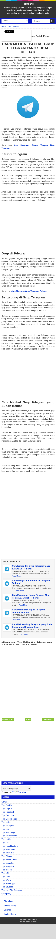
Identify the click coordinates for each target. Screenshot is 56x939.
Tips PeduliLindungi (9, 846)
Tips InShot (6, 822)
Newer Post (7, 720)
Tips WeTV (6, 880)
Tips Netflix (6, 839)
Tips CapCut (6, 808)
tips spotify (6, 894)
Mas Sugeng (31, 921)
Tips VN (5, 873)
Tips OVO (5, 843)
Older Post (48, 720)
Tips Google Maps (9, 819)
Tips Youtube (7, 887)
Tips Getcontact (8, 815)
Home (28, 720)
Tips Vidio (5, 877)
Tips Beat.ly (6, 805)
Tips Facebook (7, 812)
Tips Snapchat (7, 863)
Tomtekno (28, 4)
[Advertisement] (28, 224)
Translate (22, 792)
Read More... (17, 576)
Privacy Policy (10, 906)
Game (4, 802)
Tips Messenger (8, 832)
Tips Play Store (8, 849)
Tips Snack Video (9, 860)
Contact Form (10, 914)
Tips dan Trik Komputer (11, 890)
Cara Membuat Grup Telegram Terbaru (29, 291)
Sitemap (7, 910)
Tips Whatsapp (7, 883)
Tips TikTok (6, 870)
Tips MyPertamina (9, 836)
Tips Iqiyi (5, 829)
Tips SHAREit (7, 853)
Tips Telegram (7, 866)
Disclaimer (8, 901)
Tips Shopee (6, 856)
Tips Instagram (7, 826)
